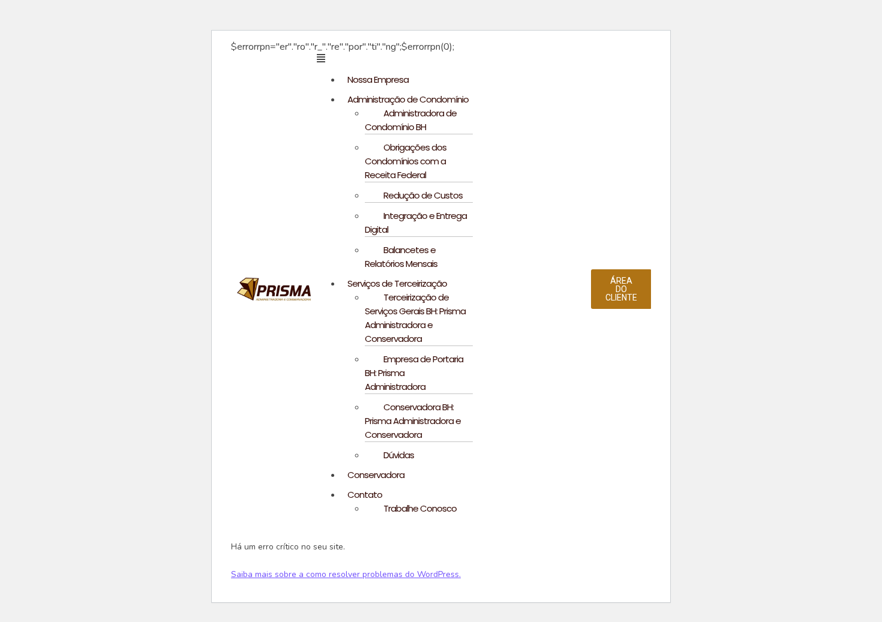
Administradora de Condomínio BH (411, 120)
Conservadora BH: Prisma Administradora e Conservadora (413, 421)
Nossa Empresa (378, 79)
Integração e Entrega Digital (416, 222)
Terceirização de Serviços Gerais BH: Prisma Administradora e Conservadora (415, 318)
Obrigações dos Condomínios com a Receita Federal (405, 161)
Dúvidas (398, 455)
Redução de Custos (423, 195)
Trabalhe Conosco (420, 508)
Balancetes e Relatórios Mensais (401, 257)
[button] (454, 58)
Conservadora (375, 474)
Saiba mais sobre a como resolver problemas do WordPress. (346, 574)
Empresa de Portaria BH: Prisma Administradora (414, 373)
